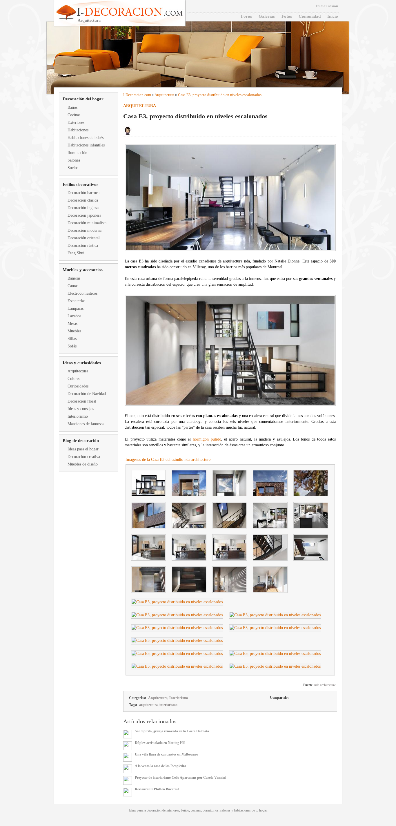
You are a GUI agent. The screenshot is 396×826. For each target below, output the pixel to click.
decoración (154, 810)
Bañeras (74, 278)
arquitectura (148, 705)
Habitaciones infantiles (86, 145)
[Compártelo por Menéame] (312, 698)
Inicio (332, 16)
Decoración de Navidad (87, 394)
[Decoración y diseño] (129, 12)
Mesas (72, 323)
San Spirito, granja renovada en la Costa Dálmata (172, 731)
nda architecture (325, 685)
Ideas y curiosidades (82, 363)
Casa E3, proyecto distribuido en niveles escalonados (219, 95)
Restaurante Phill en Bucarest (157, 789)
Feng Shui (76, 253)
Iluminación (77, 153)
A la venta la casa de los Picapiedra (160, 766)
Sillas (72, 338)
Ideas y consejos (81, 409)
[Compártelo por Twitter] (302, 698)
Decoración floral (82, 401)
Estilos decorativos (80, 184)
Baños (72, 107)
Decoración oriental (84, 238)
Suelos (73, 168)
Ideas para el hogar (83, 449)
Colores (74, 378)
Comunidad (310, 16)
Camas (73, 286)
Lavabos (74, 316)
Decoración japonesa (84, 215)
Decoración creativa (84, 456)
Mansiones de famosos (86, 424)
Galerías (267, 16)
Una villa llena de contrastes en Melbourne (166, 754)
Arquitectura (78, 371)
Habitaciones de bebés (85, 137)
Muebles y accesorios (83, 269)
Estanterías (76, 301)
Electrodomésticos (82, 293)
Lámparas (75, 308)
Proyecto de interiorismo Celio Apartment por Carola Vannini (180, 778)
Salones (74, 160)
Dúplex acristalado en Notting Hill (160, 743)
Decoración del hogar (83, 99)
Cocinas (74, 115)
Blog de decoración (81, 440)
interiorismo (168, 705)
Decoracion (134, 95)
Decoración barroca (83, 193)
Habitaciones (78, 130)
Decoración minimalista (87, 223)
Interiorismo (78, 416)
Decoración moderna (84, 230)
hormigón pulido (207, 439)
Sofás (72, 346)
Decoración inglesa (83, 208)
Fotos (286, 16)
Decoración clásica (83, 200)
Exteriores (76, 122)
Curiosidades (78, 386)
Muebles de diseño (83, 464)
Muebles (74, 331)
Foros (246, 16)
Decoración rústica (83, 245)
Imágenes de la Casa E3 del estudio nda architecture (168, 459)
